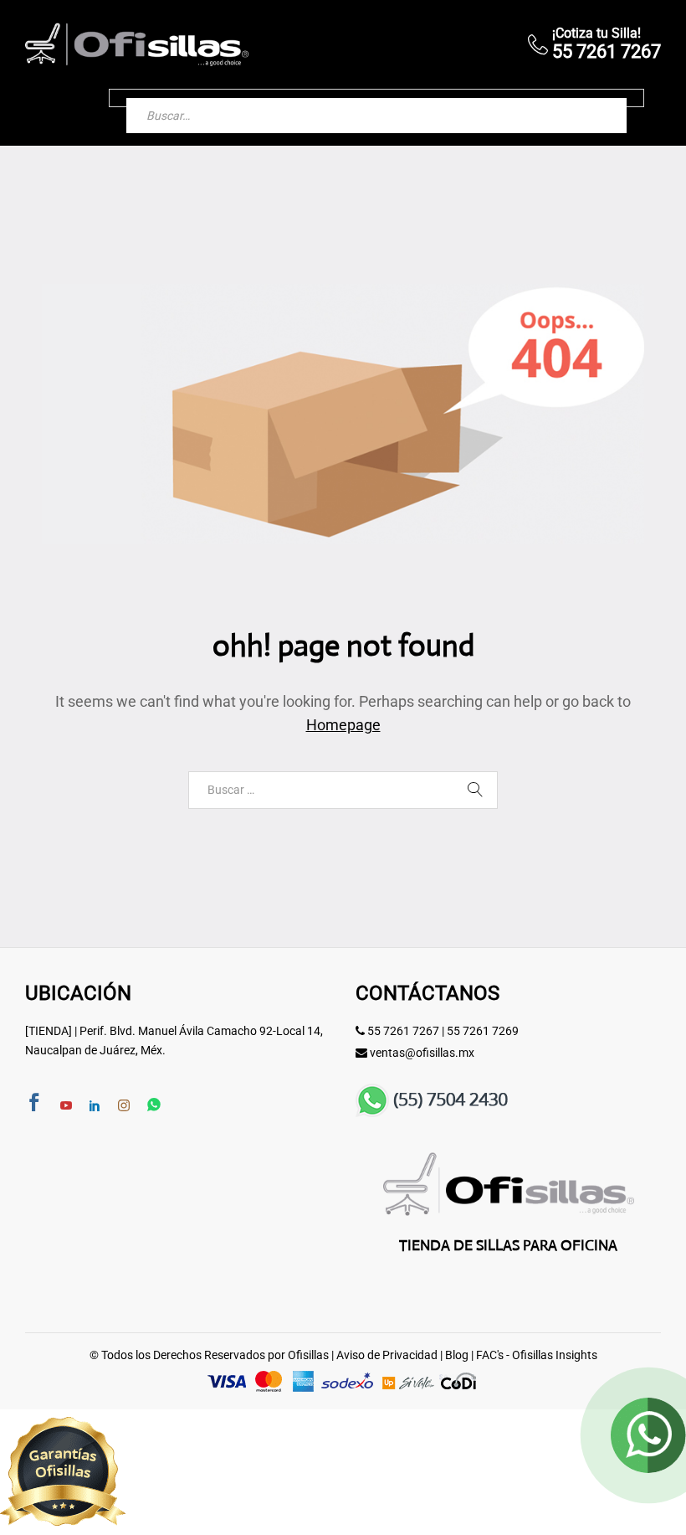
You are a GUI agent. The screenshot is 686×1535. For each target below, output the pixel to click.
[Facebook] (34, 1104)
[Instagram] (124, 1106)
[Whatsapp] (154, 1106)
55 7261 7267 (403, 1031)
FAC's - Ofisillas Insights (536, 1355)
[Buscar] (597, 98)
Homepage (343, 725)
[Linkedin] (94, 1106)
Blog (456, 1355)
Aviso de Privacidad (387, 1355)
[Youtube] (66, 1106)
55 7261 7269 (483, 1031)
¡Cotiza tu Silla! (596, 33)
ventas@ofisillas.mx (422, 1052)
